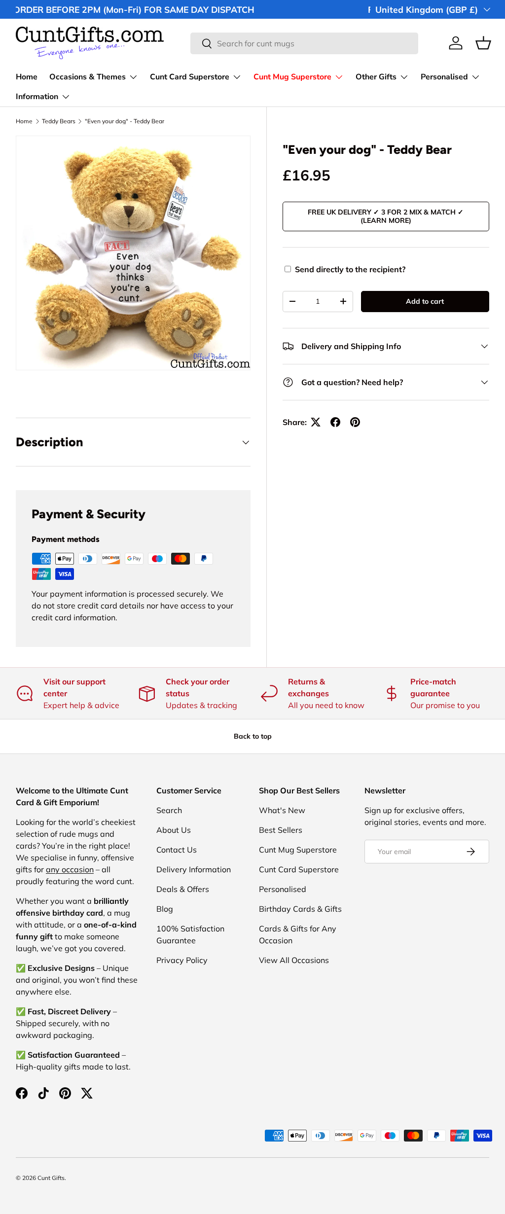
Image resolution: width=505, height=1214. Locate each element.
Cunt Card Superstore (299, 869)
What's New (282, 810)
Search (169, 810)
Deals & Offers (182, 889)
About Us (173, 830)
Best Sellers (280, 830)
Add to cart (425, 301)
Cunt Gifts (51, 1177)
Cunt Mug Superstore (298, 850)
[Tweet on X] (315, 422)
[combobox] (304, 43)
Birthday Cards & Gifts (300, 909)
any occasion (70, 869)
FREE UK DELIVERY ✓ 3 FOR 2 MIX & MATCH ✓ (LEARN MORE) (386, 216)
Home (26, 76)
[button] (483, 43)
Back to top (253, 736)
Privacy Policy (182, 960)
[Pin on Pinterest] (355, 422)
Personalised (282, 889)
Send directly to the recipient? (350, 269)
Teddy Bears (58, 121)
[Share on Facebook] (335, 422)
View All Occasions (294, 960)
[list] (133, 253)
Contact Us (176, 850)
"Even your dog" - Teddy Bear (124, 121)
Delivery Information (193, 869)
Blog (164, 909)
